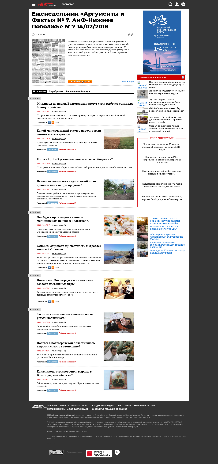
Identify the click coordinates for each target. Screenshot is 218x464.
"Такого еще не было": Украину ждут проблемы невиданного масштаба (165, 220)
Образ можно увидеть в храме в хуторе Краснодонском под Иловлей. (68, 384)
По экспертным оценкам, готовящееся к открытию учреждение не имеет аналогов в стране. (63, 230)
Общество (52, 149)
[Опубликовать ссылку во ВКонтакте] (49, 122)
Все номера (128, 81)
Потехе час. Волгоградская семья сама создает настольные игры (65, 282)
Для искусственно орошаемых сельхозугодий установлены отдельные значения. (68, 144)
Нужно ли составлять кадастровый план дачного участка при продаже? (66, 183)
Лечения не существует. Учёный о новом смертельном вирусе (167, 92)
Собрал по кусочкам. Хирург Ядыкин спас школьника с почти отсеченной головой (166, 128)
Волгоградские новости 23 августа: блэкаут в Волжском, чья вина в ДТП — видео (162, 147)
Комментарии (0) (59, 111)
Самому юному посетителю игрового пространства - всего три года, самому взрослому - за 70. (67, 293)
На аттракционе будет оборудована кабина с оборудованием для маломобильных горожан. (85, 167)
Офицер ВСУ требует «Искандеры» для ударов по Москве (166, 236)
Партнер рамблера (74, 452)
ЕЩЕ (58, 122)
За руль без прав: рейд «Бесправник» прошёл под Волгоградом (161, 172)
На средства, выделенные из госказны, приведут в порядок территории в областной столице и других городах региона (81, 116)
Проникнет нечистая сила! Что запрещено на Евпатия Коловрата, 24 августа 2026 (162, 160)
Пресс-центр (124, 406)
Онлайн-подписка (80, 81)
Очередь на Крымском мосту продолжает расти (167, 251)
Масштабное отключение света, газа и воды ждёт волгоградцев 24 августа (162, 185)
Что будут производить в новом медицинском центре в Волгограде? (63, 219)
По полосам (39, 91)
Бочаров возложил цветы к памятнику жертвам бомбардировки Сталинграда (162, 198)
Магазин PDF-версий (144, 406)
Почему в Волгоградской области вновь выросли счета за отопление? (66, 344)
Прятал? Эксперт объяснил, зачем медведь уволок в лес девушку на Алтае (167, 84)
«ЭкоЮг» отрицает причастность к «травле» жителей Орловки (69, 247)
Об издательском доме (103, 406)
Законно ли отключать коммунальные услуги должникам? (65, 316)
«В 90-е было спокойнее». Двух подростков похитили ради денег (166, 109)
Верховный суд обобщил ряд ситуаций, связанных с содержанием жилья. (64, 327)
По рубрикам (56, 91)
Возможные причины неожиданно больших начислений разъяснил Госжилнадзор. (67, 356)
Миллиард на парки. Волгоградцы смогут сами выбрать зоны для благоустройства (85, 105)
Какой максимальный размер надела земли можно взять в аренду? (69, 132)
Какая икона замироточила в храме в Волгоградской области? (64, 373)
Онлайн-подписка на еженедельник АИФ (67, 409)
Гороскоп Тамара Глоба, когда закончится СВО (164, 227)
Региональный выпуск (78, 91)
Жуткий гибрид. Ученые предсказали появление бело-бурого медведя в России (164, 102)
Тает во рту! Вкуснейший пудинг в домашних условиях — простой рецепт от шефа (166, 119)
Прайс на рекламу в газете (73, 406)
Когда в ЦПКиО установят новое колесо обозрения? (75, 159)
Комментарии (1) (59, 225)
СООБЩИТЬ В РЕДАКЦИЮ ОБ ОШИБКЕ (109, 409)
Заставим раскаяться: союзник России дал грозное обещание (167, 244)
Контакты (52, 406)
